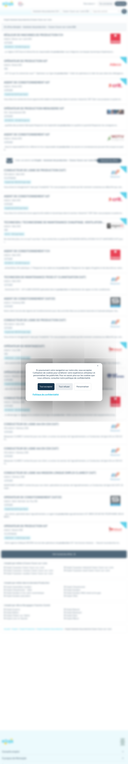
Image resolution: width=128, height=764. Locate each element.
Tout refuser (64, 386)
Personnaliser (82, 386)
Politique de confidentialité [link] (46, 394)
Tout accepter (46, 386)
